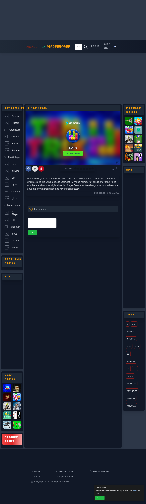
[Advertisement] (73, 20)
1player (130, 331)
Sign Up (107, 46)
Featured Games (66, 471)
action (130, 376)
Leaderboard (58, 47)
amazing (131, 398)
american (131, 406)
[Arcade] (31, 47)
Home (37, 471)
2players (131, 361)
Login (95, 46)
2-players (131, 339)
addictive (131, 383)
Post (32, 232)
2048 (137, 346)
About (37, 476)
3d (128, 369)
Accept (99, 498)
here (135, 491)
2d (128, 354)
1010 (134, 324)
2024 (129, 346)
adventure (132, 391)
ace (135, 369)
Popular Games (66, 476)
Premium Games (101, 471)
